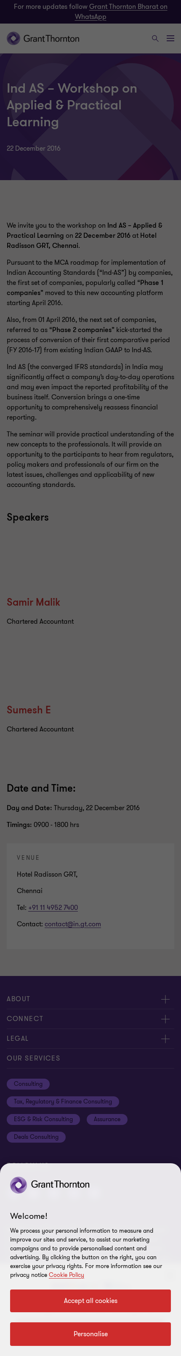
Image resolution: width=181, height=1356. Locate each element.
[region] (90, 1259)
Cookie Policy (66, 1275)
